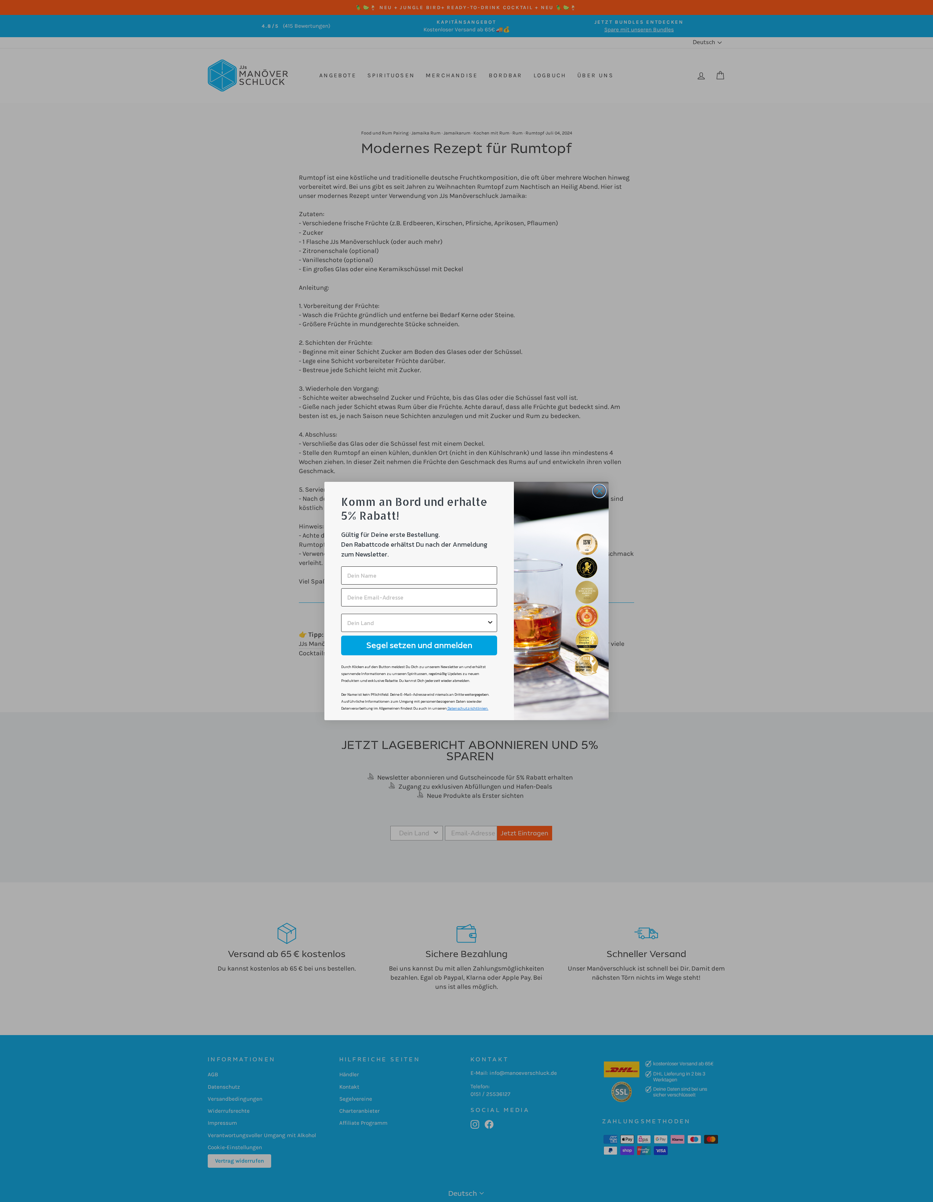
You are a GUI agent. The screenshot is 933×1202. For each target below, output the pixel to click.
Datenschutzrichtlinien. (468, 708)
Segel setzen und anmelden (419, 645)
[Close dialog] (599, 491)
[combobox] (417, 623)
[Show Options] (490, 623)
